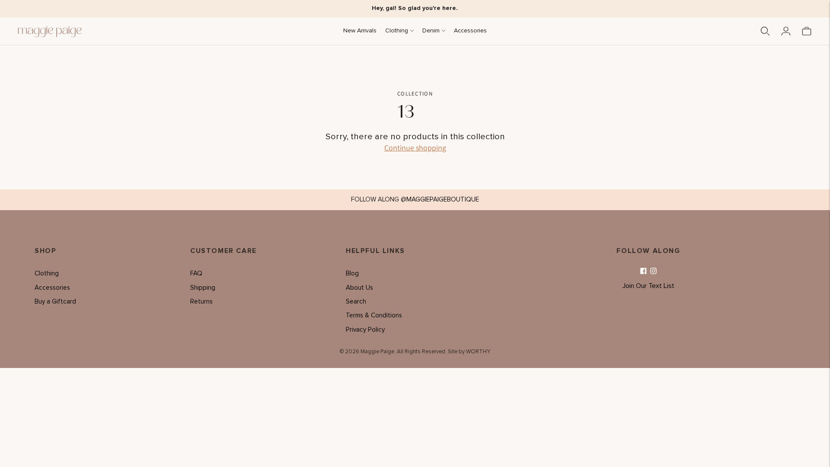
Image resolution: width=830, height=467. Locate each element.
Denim (431, 31)
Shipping (202, 288)
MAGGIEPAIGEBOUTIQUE (442, 199)
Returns (201, 301)
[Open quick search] (765, 31)
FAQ (196, 273)
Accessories (470, 31)
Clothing (396, 31)
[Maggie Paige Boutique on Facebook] (643, 271)
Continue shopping (415, 148)
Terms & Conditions (374, 315)
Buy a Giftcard (55, 301)
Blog (352, 273)
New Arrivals (360, 31)
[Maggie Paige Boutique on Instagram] (653, 271)
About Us (359, 288)
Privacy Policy (365, 329)
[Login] (786, 31)
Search (356, 301)
